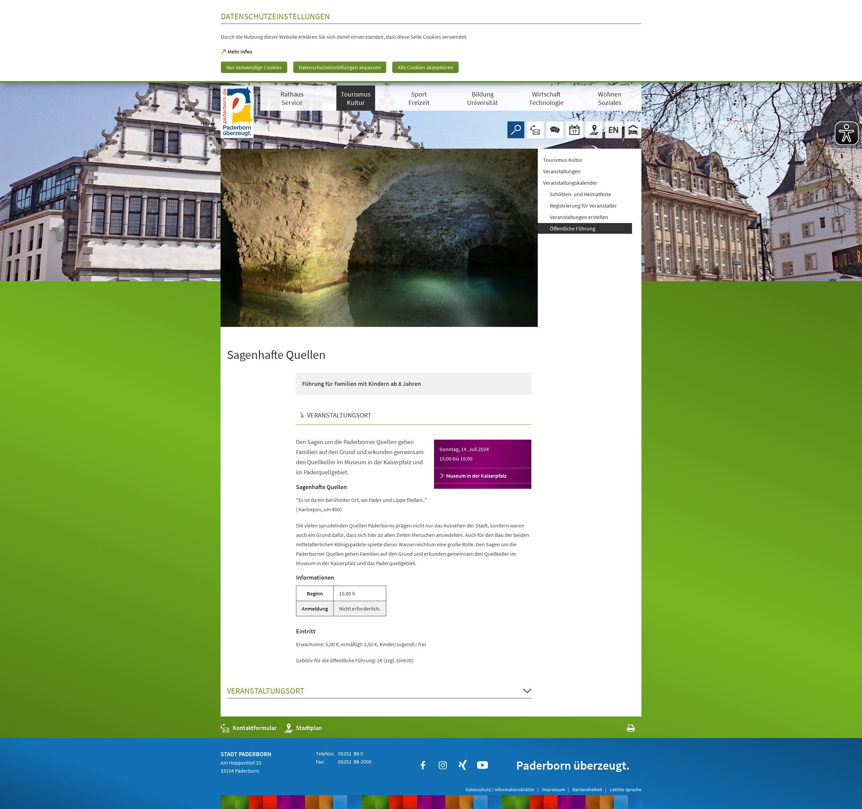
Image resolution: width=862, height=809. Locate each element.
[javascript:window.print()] (624, 729)
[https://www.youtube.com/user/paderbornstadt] (482, 765)
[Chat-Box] (554, 129)
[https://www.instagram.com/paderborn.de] (442, 765)
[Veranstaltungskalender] (574, 129)
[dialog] (431, 41)
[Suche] (515, 129)
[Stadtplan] (594, 129)
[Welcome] (613, 129)
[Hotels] (633, 129)
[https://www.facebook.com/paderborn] (423, 765)
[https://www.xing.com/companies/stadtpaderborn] (462, 765)
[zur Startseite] (237, 111)
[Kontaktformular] (535, 129)
